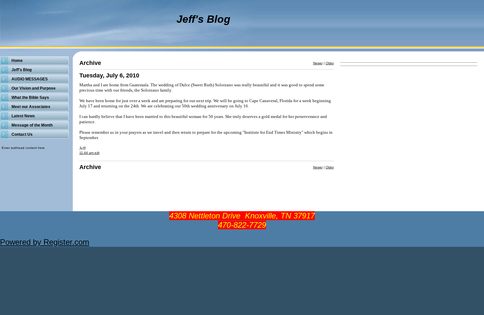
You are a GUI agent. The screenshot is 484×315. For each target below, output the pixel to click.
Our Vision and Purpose (34, 88)
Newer (318, 63)
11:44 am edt (89, 153)
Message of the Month (32, 125)
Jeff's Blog (22, 70)
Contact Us (22, 134)
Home (17, 60)
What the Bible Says (30, 97)
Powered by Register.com (44, 242)
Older (330, 63)
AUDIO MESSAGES (30, 79)
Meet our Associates (31, 106)
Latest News (23, 116)
